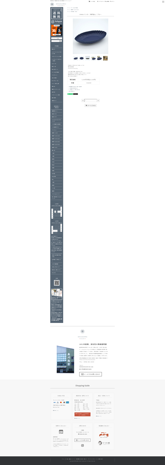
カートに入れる (91, 105)
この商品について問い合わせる (74, 89)
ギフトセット (54, 130)
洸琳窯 (53, 170)
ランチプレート (54, 75)
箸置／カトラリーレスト (56, 89)
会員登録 (107, 1)
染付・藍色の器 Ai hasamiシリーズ (56, 197)
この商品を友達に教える (73, 88)
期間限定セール (54, 111)
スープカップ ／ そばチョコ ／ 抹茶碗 (56, 60)
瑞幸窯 (53, 159)
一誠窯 (53, 156)
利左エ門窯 (54, 176)
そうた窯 (53, 188)
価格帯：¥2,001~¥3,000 (75, 9)
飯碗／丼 (53, 49)
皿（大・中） (54, 63)
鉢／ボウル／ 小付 (55, 80)
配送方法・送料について (56, 269)
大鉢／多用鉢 (54, 77)
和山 (52, 179)
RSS (52, 272)
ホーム (68, 7)
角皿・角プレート (55, 69)
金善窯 (53, 185)
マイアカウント (101, 1)
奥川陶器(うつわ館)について (56, 260)
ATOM (55, 272)
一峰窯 (53, 182)
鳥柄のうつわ (54, 113)
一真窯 (53, 153)
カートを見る (92, 1)
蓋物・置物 (54, 97)
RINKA (76, 11)
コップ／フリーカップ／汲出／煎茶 (56, 53)
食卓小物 (53, 92)
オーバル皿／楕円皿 (74, 7)
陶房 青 (53, 150)
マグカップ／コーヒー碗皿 (56, 56)
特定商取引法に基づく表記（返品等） (75, 86)
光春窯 (53, 167)
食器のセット (54, 100)
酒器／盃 (53, 86)
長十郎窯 (72, 11)
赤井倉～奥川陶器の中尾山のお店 (56, 256)
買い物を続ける (72, 91)
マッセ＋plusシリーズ (55, 193)
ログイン (112, 1)
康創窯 (53, 191)
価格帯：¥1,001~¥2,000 (56, 135)
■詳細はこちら (56, 410)
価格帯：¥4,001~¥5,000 (56, 144)
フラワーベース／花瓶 (56, 94)
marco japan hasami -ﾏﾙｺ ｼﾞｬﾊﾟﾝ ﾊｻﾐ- (56, 120)
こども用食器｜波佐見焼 (56, 124)
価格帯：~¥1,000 (54, 132)
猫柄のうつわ (54, 116)
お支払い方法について (56, 266)
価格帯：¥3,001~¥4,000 (56, 141)
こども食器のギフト (55, 127)
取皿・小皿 (54, 66)
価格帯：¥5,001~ (54, 147)
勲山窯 (53, 164)
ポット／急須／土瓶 (55, 83)
